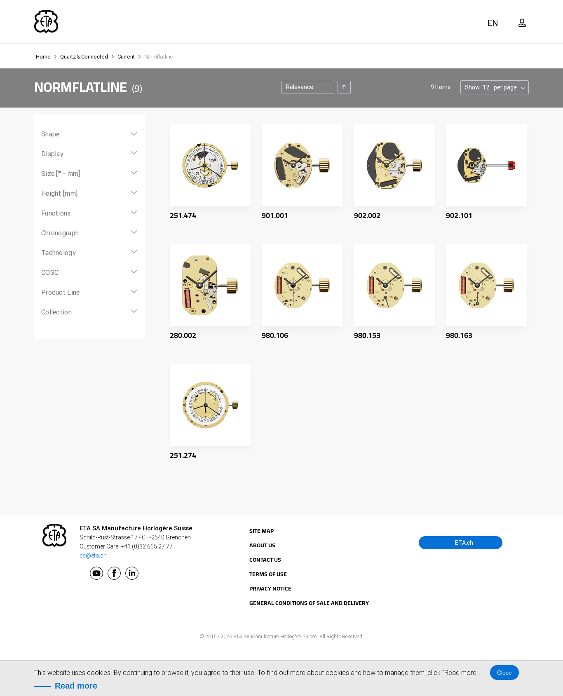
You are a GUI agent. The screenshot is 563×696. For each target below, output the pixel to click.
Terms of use (268, 574)
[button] (493, 23)
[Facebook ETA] (114, 573)
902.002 (367, 215)
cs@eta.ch (93, 555)
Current (126, 56)
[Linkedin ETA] (131, 573)
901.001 (275, 215)
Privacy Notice (270, 588)
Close (504, 672)
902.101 (459, 215)
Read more (76, 685)
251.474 (183, 215)
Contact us (265, 559)
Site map (261, 530)
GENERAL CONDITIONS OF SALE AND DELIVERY (309, 603)
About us (262, 545)
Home (44, 56)
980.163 (459, 335)
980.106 (275, 335)
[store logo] (46, 21)
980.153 (367, 335)
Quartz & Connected (84, 56)
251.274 (183, 455)
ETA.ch (463, 542)
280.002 (183, 335)
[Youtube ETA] (96, 573)
